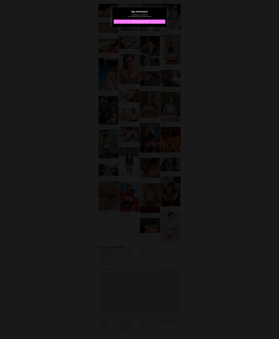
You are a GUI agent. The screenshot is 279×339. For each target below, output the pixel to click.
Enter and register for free (139, 21)
